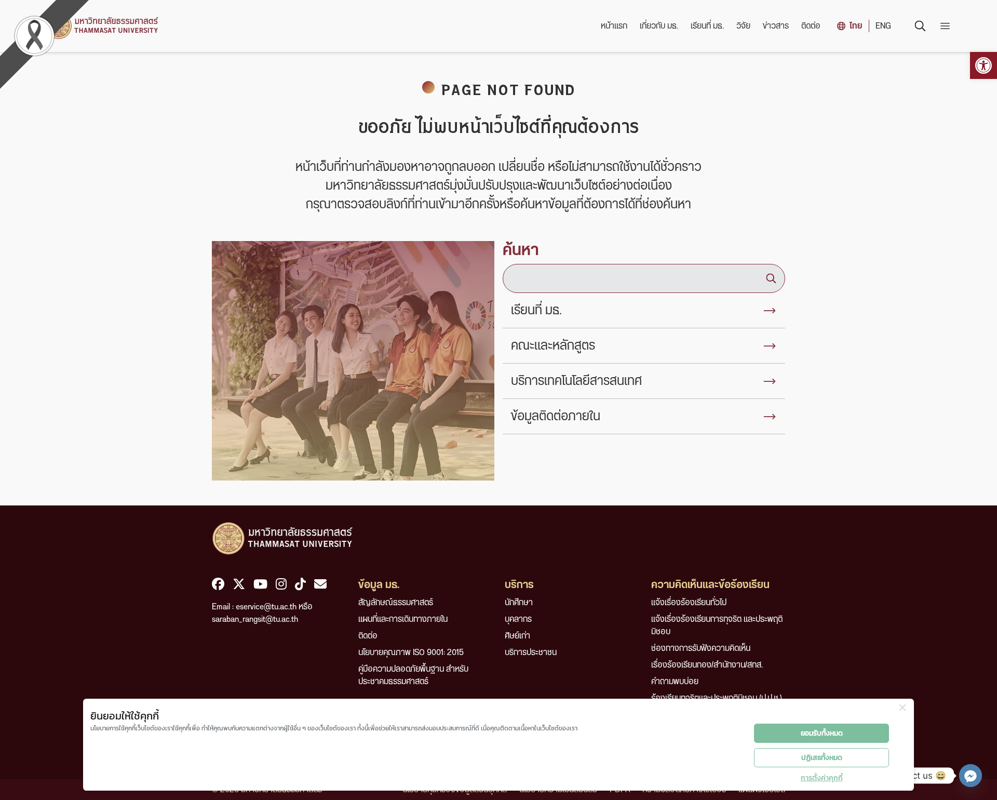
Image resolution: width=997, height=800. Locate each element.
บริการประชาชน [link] (531, 652)
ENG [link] (883, 26)
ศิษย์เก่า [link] (517, 636)
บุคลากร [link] (518, 619)
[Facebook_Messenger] (970, 775)
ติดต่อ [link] (810, 26)
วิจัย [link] (743, 26)
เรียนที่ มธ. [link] (707, 26)
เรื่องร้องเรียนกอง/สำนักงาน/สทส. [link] (707, 665)
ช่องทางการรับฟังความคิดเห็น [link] (700, 648)
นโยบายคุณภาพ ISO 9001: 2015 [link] (411, 652)
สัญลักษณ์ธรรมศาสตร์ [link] (395, 602)
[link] (983, 65)
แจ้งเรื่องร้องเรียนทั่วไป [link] (688, 602)
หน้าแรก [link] (614, 26)
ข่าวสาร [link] (776, 26)
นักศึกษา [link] (519, 602)
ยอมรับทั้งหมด (822, 733)
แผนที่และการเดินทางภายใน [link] (403, 619)
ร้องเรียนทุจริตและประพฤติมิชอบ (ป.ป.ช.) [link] (716, 698)
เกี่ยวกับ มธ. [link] (659, 26)
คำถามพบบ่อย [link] (674, 681)
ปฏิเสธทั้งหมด (821, 757)
